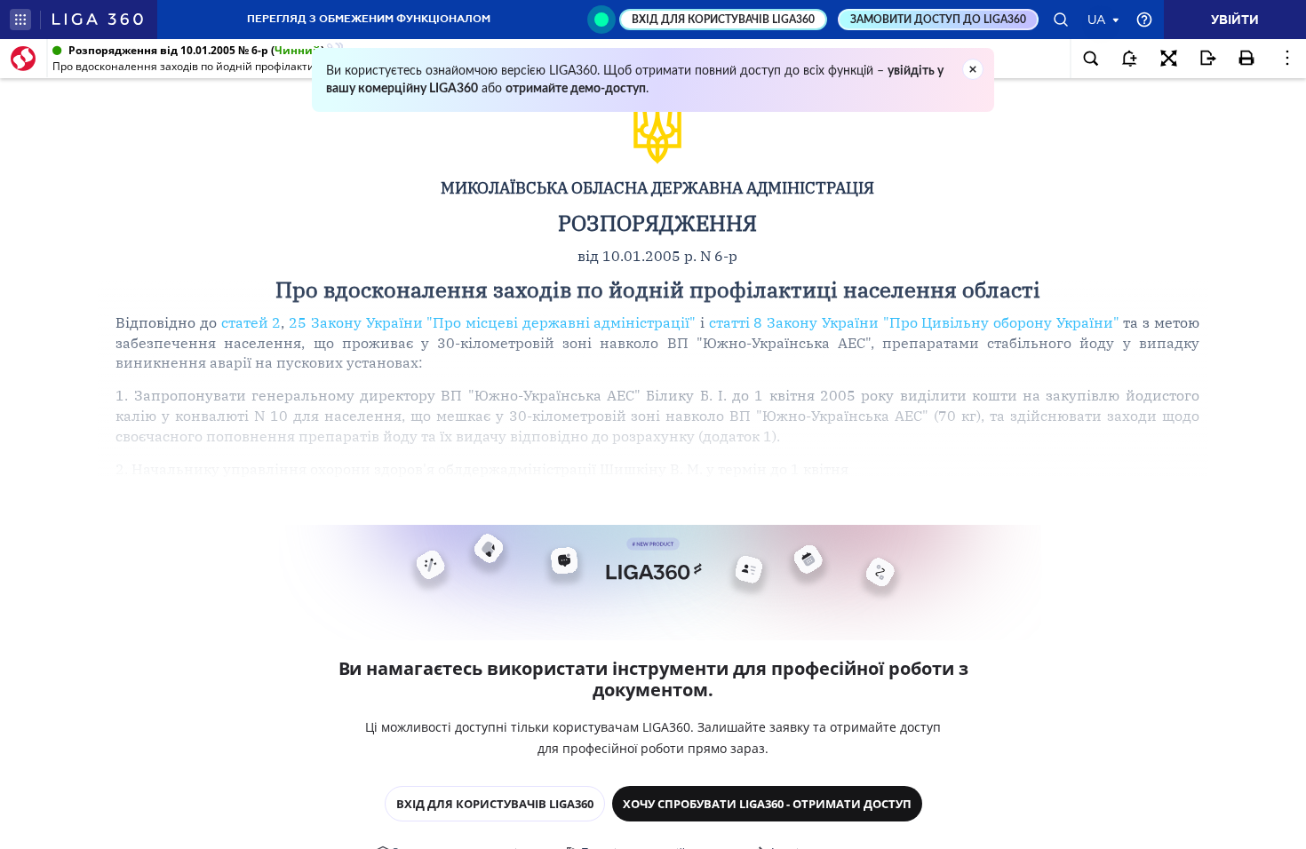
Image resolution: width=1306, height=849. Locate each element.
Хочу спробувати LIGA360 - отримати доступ (767, 804)
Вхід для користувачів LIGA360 (494, 804)
